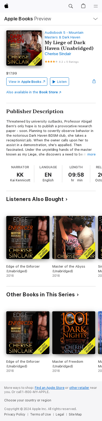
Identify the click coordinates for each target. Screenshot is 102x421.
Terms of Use (40, 414)
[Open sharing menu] (94, 81)
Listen (62, 82)
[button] (70, 6)
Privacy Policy (14, 414)
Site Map (75, 414)
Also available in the (32, 92)
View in (25, 82)
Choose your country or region (27, 400)
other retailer (79, 388)
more (91, 154)
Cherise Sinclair (58, 53)
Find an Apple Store (50, 388)
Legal (60, 414)
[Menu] (95, 6)
